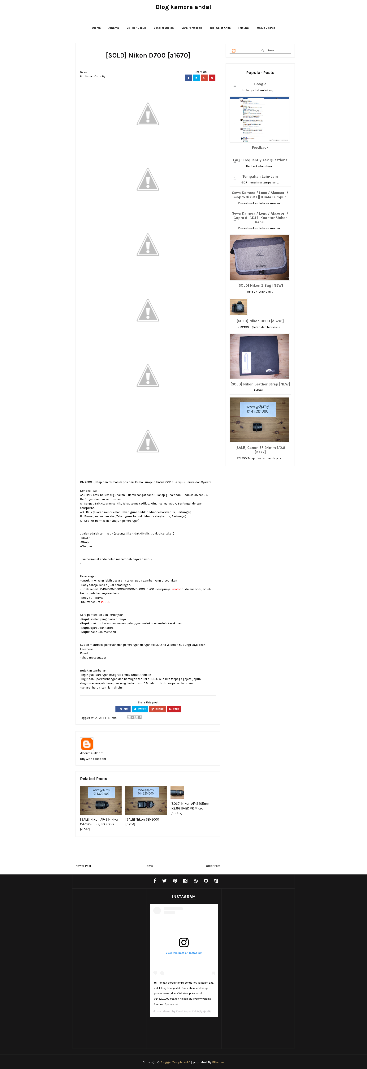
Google (260, 84)
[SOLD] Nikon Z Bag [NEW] (260, 285)
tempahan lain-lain (179, 683)
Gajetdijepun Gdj (186, 1011)
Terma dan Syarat (198, 482)
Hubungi (243, 27)
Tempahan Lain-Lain (260, 176)
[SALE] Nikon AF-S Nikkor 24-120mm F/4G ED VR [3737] (99, 824)
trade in (145, 674)
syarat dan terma (102, 627)
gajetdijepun (192, 679)
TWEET (141, 709)
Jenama (113, 27)
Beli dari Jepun (136, 27)
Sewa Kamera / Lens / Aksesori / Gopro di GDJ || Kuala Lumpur (260, 195)
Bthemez (218, 1062)
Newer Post (83, 866)
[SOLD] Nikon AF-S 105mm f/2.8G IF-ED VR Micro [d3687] (190, 808)
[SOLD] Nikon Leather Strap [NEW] (260, 384)
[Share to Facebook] (140, 717)
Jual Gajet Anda (220, 27)
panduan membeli (103, 632)
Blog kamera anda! (183, 7)
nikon (112, 717)
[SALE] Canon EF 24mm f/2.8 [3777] (260, 450)
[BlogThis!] (132, 717)
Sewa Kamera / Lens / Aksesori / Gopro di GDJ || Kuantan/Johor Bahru (260, 217)
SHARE (124, 709)
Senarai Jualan (164, 27)
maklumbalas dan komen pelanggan (115, 623)
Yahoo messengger (93, 657)
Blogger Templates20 (175, 1062)
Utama (96, 27)
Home (149, 866)
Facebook (86, 649)
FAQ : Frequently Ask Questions (260, 160)
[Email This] (129, 717)
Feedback (260, 147)
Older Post (213, 866)
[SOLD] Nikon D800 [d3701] (260, 321)
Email (84, 653)
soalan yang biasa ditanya (108, 619)
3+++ (83, 72)
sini (120, 687)
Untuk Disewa (266, 27)
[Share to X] (136, 717)
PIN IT (175, 709)
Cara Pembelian (191, 27)
